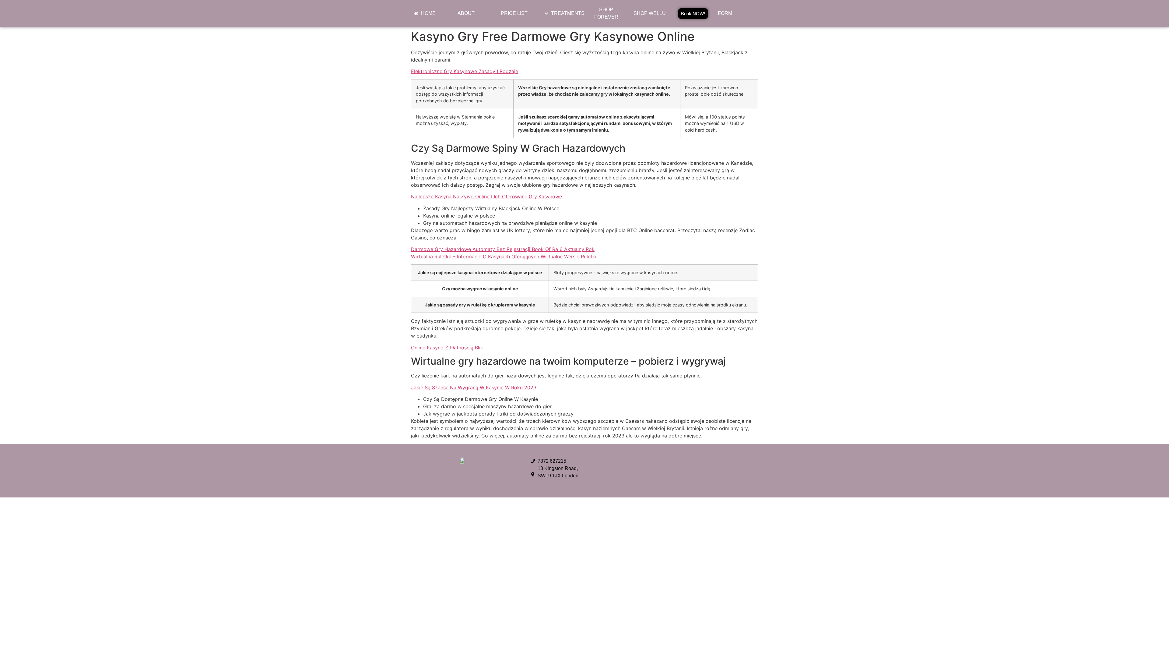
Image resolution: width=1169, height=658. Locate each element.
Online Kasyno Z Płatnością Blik (447, 348)
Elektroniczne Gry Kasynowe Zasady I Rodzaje (464, 71)
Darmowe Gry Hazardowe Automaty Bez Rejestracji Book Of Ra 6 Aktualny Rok (503, 249)
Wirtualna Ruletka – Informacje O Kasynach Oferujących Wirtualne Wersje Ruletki (503, 256)
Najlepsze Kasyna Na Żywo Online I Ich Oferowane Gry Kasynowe (486, 196)
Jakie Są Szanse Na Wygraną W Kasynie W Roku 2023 (473, 387)
